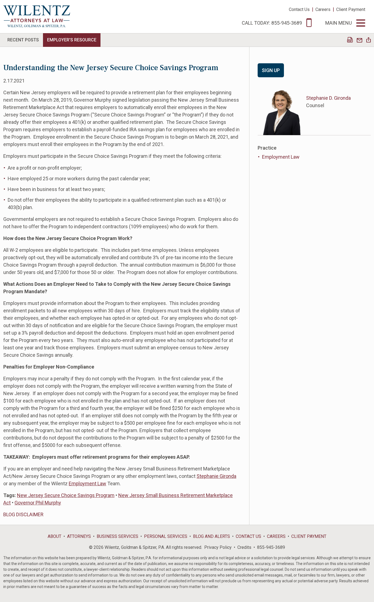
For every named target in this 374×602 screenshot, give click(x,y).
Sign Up (271, 70)
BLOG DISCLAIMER (23, 514)
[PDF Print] (350, 40)
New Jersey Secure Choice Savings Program (65, 495)
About (54, 536)
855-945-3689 (271, 547)
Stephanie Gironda (216, 476)
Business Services (117, 536)
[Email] (359, 40)
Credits (244, 547)
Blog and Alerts (211, 536)
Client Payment (350, 9)
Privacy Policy (218, 547)
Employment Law (87, 483)
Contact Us (299, 9)
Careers (322, 9)
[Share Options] (368, 40)
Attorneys (79, 536)
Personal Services (165, 536)
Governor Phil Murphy (38, 503)
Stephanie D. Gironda (328, 98)
